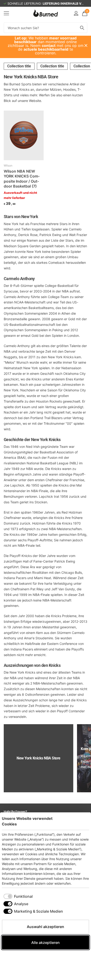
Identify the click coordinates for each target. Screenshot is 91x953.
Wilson (8, 165)
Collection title (19, 66)
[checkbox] (18, 896)
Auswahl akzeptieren (45, 926)
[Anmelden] (76, 13)
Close (86, 45)
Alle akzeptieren (45, 942)
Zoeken (82, 27)
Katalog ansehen (6, 13)
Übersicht (78, 821)
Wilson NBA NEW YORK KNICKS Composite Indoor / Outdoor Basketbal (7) (22, 179)
